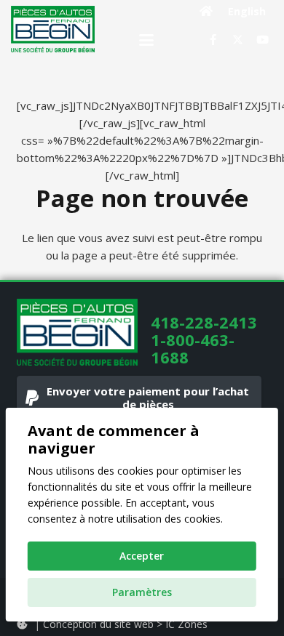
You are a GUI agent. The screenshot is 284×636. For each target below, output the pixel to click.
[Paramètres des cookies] (22, 624)
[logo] (53, 29)
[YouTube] (262, 40)
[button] (146, 40)
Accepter (141, 556)
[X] (237, 40)
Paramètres (142, 592)
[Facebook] (213, 40)
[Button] (206, 11)
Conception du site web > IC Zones (125, 624)
